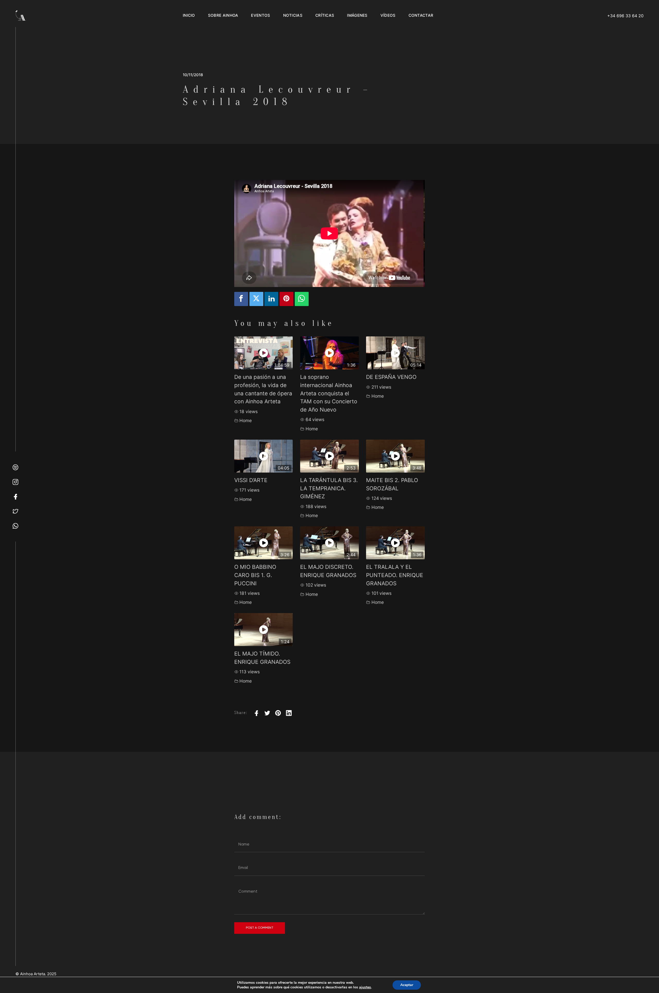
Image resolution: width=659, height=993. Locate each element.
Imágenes (357, 15)
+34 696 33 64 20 (625, 15)
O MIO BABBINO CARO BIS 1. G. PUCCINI (255, 575)
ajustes (365, 987)
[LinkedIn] (289, 713)
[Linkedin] (271, 299)
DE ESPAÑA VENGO (391, 377)
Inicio (189, 15)
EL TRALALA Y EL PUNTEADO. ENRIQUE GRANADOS (394, 575)
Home (245, 420)
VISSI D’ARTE (250, 480)
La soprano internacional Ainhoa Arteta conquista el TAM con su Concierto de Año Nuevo (328, 393)
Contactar (421, 15)
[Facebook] (241, 299)
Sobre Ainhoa (223, 15)
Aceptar (406, 984)
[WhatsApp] (302, 299)
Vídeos (388, 15)
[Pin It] (286, 299)
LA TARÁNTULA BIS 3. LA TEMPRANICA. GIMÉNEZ (329, 488)
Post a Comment (259, 927)
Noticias (292, 15)
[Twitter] (256, 299)
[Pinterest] (278, 713)
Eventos (260, 15)
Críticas (324, 15)
